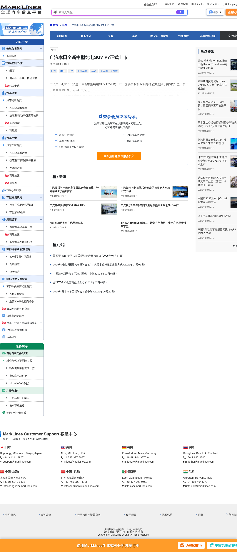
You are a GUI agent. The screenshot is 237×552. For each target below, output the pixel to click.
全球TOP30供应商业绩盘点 (69, 282)
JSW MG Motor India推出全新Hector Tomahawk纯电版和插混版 (212, 64)
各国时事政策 (208, 36)
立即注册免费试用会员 (117, 156)
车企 (134, 36)
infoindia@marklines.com (201, 486)
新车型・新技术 (109, 71)
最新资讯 (86, 36)
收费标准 (183, 4)
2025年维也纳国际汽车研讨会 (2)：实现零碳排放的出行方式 (88, 264)
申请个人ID (197, 4)
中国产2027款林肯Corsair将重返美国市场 (213, 200)
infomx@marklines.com (139, 486)
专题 (110, 36)
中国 (53, 49)
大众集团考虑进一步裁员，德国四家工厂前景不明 (212, 105)
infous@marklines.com (77, 461)
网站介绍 (169, 4)
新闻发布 (46, 514)
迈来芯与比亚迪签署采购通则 (214, 216)
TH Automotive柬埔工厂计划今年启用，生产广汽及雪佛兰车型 (153, 224)
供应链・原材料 (159, 36)
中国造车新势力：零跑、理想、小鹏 (74, 273)
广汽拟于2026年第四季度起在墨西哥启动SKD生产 (150, 205)
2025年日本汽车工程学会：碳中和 (73, 291)
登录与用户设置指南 (89, 514)
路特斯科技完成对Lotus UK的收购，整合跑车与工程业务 (212, 84)
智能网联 (183, 36)
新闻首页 (62, 36)
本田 (62, 71)
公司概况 (10, 514)
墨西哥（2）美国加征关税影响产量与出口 (77, 255)
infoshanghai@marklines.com (20, 486)
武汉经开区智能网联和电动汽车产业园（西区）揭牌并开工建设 (212, 181)
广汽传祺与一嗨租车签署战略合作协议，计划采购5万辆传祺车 (74, 189)
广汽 (53, 71)
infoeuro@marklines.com (139, 461)
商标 (200, 514)
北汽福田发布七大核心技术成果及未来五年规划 (212, 141)
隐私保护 (167, 514)
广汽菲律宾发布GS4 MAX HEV (67, 205)
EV (71, 71)
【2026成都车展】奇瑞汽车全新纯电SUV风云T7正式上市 (212, 160)
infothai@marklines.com (200, 461)
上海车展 (82, 71)
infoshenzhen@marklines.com (81, 486)
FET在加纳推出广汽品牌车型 (66, 222)
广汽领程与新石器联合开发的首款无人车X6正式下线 (146, 189)
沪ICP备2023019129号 (129, 532)
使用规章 (131, 514)
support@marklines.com (17, 461)
